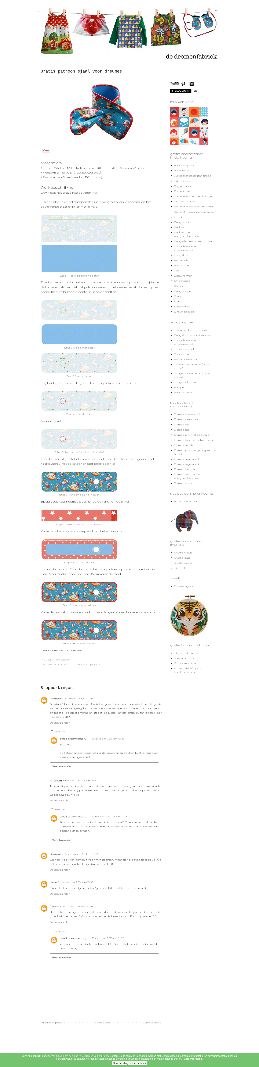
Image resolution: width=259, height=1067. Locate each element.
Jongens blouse (185, 382)
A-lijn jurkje (181, 170)
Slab (177, 296)
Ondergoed (182, 280)
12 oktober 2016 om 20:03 (76, 906)
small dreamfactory (73, 738)
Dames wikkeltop (186, 419)
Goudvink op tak (185, 663)
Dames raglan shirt (187, 458)
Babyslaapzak (184, 165)
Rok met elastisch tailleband (193, 206)
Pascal (54, 906)
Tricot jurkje (182, 180)
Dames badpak (185, 469)
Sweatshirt (181, 265)
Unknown (56, 698)
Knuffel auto (182, 557)
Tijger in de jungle (186, 652)
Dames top (182, 429)
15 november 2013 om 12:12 (81, 853)
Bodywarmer (183, 275)
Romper (179, 285)
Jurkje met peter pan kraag (192, 175)
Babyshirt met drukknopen (192, 335)
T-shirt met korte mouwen (192, 329)
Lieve (53, 882)
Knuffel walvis (183, 552)
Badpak (179, 227)
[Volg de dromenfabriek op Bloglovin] (184, 91)
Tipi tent (179, 567)
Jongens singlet (185, 348)
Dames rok (182, 424)
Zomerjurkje (182, 191)
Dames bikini (183, 483)
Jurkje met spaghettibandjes (194, 196)
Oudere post (151, 1022)
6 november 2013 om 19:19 (80, 780)
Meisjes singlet (184, 201)
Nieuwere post (52, 1022)
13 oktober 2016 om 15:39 (108, 938)
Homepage (102, 1022)
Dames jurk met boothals (191, 434)
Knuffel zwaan (183, 562)
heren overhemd (185, 501)
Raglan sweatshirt (186, 359)
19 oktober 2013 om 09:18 (108, 738)
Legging (179, 216)
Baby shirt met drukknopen (193, 241)
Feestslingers (183, 586)
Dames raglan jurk (187, 464)
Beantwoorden (60, 722)
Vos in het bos (184, 658)
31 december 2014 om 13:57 (75, 882)
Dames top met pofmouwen (193, 439)
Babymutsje (182, 291)
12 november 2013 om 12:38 (109, 816)
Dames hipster (184, 444)
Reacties (60, 731)
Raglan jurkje (183, 186)
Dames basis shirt (187, 414)
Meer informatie (193, 1058)
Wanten (179, 301)
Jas (176, 270)
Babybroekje (183, 222)
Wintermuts (182, 306)
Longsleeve (182, 254)
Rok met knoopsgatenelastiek (194, 211)
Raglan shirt (182, 260)
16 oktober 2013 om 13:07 (80, 698)
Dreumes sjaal (184, 311)
